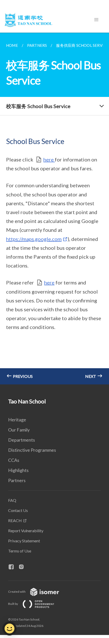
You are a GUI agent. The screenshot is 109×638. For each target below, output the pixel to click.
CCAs (13, 460)
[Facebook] (13, 567)
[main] (54, 208)
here (49, 159)
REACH (15, 520)
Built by (13, 604)
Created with (17, 591)
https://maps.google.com (34, 239)
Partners (17, 480)
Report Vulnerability (25, 530)
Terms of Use (19, 550)
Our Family (19, 430)
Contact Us (18, 510)
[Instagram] (23, 567)
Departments (21, 440)
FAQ (12, 500)
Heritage (17, 419)
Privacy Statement (24, 540)
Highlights (18, 470)
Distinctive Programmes (32, 450)
